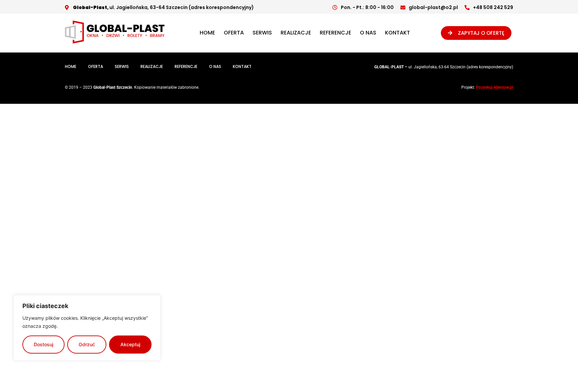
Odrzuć (87, 344)
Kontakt (397, 32)
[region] (87, 328)
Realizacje (296, 32)
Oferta (234, 32)
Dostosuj (43, 344)
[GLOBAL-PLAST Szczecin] (115, 41)
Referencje (335, 32)
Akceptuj (130, 344)
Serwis (262, 32)
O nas (368, 32)
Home (207, 32)
